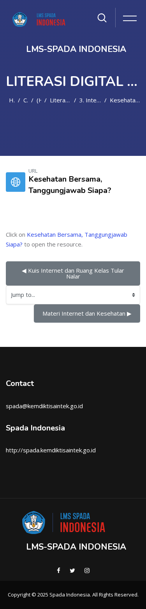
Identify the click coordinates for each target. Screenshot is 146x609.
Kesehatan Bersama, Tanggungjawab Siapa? (125, 100)
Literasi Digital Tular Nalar (60, 100)
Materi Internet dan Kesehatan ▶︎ (87, 313)
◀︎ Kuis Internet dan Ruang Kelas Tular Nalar (74, 273)
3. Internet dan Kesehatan (90, 100)
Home (12, 100)
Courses (25, 100)
